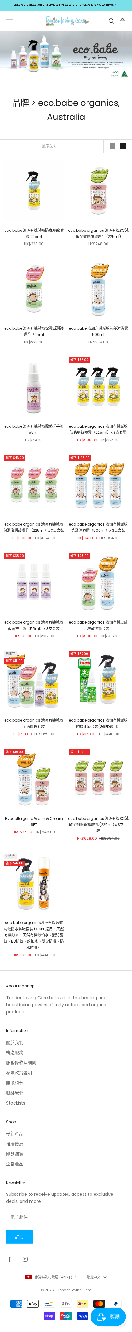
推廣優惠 (14, 1144)
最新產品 (14, 1134)
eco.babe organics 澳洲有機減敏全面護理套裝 (33, 723)
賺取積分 (14, 1083)
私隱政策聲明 (19, 1073)
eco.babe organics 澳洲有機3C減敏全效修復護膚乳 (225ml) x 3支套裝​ (98, 825)
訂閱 (20, 1237)
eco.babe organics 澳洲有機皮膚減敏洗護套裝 (98, 625)
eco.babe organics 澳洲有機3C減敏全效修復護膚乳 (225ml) (98, 233)
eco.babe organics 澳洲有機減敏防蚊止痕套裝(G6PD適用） (98, 723)
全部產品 (14, 1164)
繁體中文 (93, 1277)
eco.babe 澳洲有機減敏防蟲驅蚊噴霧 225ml (34, 233)
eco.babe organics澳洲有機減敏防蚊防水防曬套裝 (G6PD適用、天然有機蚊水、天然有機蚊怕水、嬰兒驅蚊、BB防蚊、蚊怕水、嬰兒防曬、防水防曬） (34, 935)
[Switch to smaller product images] (123, 146)
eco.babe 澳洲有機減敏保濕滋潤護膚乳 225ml (34, 331)
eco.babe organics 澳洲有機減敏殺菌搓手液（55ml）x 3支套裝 (33, 625)
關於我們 (14, 1042)
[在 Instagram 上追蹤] (25, 1259)
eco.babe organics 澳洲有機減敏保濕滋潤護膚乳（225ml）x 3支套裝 (33, 527)
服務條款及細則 (21, 1063)
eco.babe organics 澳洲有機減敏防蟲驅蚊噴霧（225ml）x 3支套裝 (98, 429)
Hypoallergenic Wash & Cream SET (34, 821)
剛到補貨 (14, 1154)
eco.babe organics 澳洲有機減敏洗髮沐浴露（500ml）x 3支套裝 (98, 527)
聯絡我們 (14, 1093)
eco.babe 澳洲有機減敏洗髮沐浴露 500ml (98, 331)
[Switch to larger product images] (112, 146)
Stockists (15, 1103)
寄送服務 (14, 1052)
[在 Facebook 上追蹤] (9, 1259)
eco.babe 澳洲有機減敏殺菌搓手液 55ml (34, 429)
